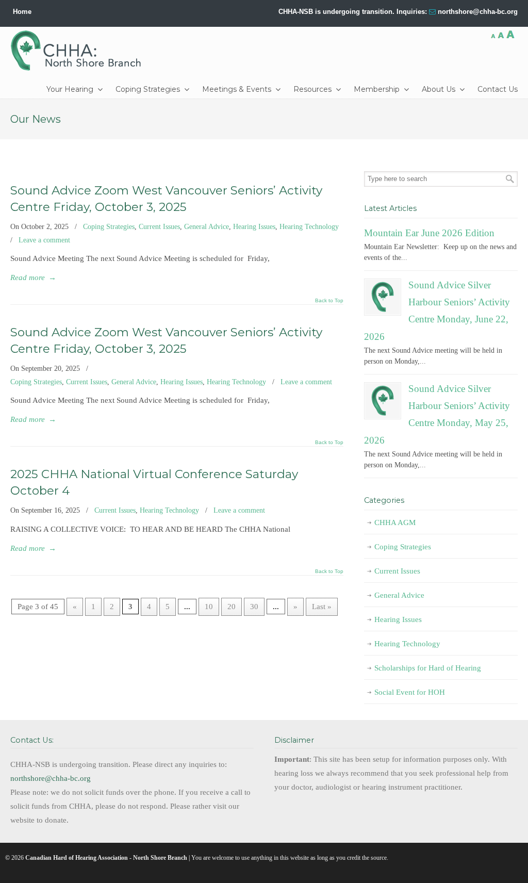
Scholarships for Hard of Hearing (427, 668)
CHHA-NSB (79, 50)
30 (254, 606)
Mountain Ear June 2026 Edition (429, 232)
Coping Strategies (109, 226)
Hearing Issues (254, 226)
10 (209, 606)
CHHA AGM (395, 522)
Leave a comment (44, 240)
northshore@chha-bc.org (478, 11)
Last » (322, 606)
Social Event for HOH (409, 692)
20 (231, 606)
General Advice (206, 226)
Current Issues (159, 226)
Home (22, 11)
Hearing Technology (309, 226)
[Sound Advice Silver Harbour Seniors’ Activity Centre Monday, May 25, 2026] (382, 400)
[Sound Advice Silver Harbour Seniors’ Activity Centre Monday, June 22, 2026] (382, 297)
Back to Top (329, 300)
